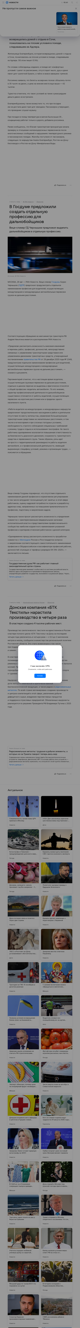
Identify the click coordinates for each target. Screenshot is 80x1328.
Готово (40, 676)
